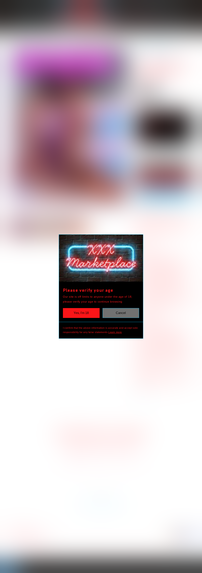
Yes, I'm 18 (81, 313)
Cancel (121, 313)
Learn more (115, 332)
